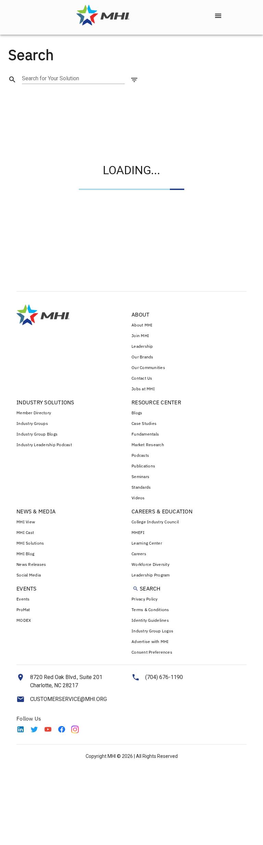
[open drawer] (218, 16)
